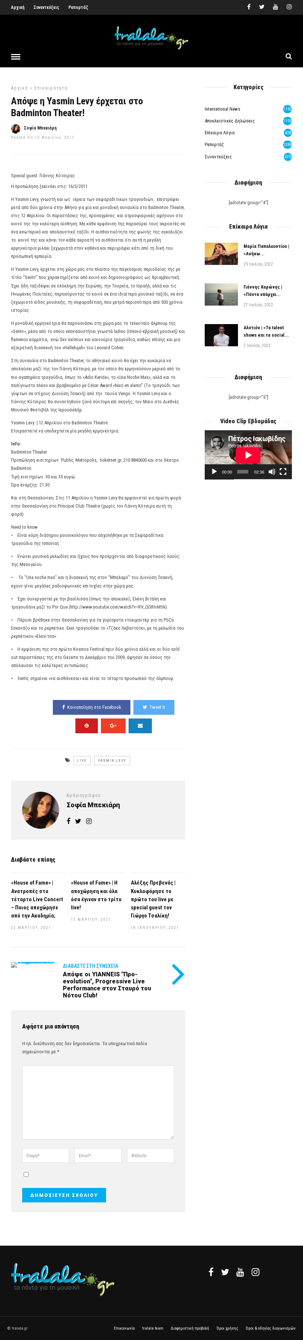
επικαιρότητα (51, 88)
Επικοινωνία (124, 1328)
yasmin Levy (112, 760)
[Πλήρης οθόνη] (283, 471)
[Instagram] (289, 7)
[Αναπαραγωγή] (214, 471)
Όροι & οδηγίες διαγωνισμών (271, 1328)
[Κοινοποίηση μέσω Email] (140, 725)
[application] (248, 454)
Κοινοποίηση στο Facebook (94, 707)
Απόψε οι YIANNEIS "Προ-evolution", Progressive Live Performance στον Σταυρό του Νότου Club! (107, 985)
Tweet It (157, 707)
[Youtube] (275, 7)
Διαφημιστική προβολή (190, 1328)
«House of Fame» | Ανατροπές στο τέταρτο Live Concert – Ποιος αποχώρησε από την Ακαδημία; (37, 899)
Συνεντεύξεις (46, 7)
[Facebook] (211, 1272)
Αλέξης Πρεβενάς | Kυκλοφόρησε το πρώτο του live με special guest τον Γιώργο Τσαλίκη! (153, 899)
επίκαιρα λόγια (220, 132)
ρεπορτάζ (214, 144)
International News (222, 109)
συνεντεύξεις (218, 156)
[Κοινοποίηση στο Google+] (113, 725)
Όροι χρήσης (227, 1328)
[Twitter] (225, 1272)
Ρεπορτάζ (78, 7)
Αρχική (17, 7)
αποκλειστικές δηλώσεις (230, 121)
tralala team (152, 1328)
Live (82, 760)
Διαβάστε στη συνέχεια (90, 966)
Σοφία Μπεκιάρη (40, 128)
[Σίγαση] (272, 471)
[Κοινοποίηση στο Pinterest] (86, 725)
